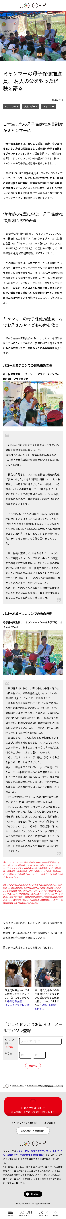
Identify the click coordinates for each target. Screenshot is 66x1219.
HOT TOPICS (18, 1086)
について (26, 1215)
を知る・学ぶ (43, 1215)
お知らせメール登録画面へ (33, 1131)
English (35, 1194)
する (56, 1215)
